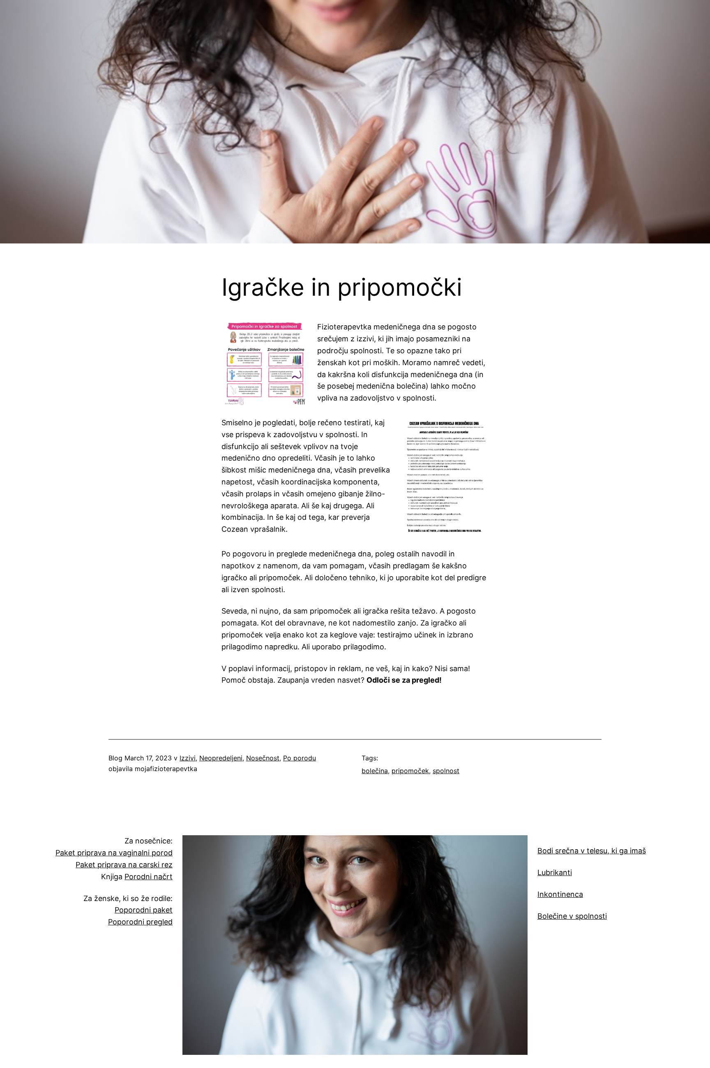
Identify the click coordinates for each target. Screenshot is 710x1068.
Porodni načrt (148, 876)
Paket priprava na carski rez (124, 864)
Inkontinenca (560, 894)
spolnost (446, 771)
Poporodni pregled (140, 921)
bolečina (375, 771)
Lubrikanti (554, 872)
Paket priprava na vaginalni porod (114, 852)
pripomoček (410, 771)
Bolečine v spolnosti (572, 916)
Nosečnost (262, 758)
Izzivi (188, 758)
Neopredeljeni (220, 758)
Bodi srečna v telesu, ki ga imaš (591, 850)
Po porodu (299, 758)
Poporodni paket (144, 910)
